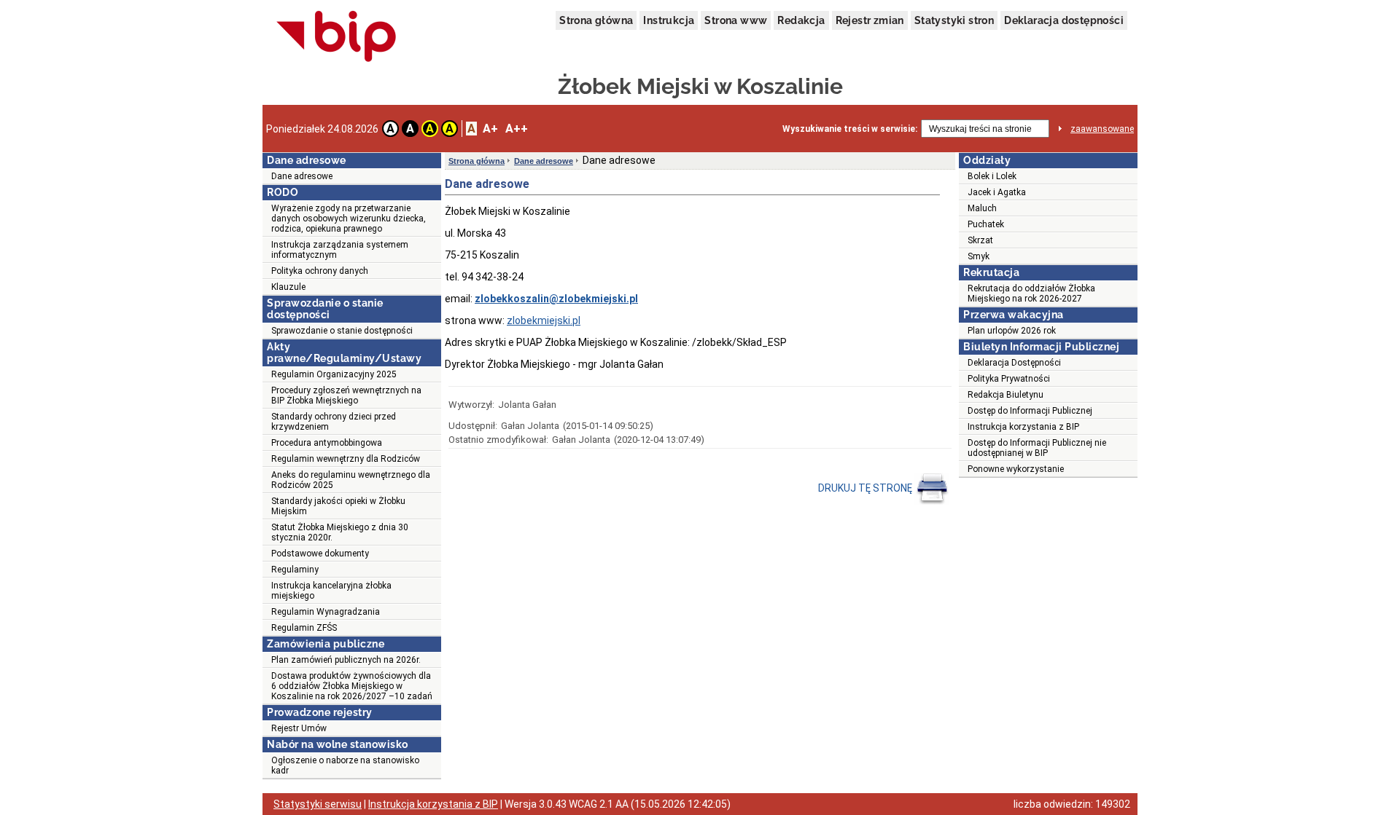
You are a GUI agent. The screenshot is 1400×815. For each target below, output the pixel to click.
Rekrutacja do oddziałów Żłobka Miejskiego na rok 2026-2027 (1031, 293)
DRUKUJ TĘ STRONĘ (866, 488)
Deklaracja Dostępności (1014, 363)
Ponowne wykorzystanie (1016, 469)
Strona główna (596, 20)
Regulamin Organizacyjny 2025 (334, 374)
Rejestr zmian (870, 20)
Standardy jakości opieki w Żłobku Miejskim (338, 506)
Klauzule (288, 287)
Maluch (982, 208)
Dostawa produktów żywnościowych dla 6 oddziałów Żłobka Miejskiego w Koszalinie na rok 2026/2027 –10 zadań (351, 686)
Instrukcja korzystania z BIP (1023, 427)
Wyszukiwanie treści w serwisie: (849, 129)
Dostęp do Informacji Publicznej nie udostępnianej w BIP (1037, 448)
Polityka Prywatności (1009, 379)
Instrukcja (668, 20)
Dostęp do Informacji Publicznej (1030, 411)
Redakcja (801, 20)
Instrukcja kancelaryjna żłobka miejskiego (331, 590)
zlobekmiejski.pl (543, 320)
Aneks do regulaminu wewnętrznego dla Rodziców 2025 (350, 480)
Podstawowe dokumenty (320, 553)
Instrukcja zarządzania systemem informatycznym (339, 250)
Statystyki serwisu (317, 804)
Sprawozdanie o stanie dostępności (342, 331)
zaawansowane (1102, 129)
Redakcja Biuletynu (1005, 395)
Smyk (978, 256)
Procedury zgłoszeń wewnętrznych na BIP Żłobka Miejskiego (346, 395)
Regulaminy (295, 569)
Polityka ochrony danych (319, 271)
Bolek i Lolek (992, 176)
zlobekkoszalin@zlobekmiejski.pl (556, 298)
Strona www (735, 20)
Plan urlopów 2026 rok (1012, 331)
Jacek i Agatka (997, 192)
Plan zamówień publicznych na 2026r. (346, 660)
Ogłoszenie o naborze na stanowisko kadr (345, 765)
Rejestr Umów (299, 728)
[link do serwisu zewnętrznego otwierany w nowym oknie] (336, 37)
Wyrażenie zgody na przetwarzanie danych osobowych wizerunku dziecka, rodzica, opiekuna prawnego (348, 218)
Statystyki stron (954, 20)
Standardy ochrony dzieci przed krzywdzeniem (333, 422)
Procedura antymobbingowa (326, 443)
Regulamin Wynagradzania (325, 612)
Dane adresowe (301, 176)
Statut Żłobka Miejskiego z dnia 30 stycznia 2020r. (339, 532)
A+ (490, 128)
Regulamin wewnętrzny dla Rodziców (345, 459)
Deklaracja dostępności (1064, 20)
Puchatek (986, 224)
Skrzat (980, 240)
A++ (516, 128)
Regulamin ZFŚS (304, 628)
